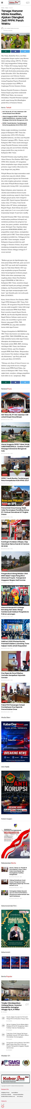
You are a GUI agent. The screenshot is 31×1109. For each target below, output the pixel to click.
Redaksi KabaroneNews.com (8, 1096)
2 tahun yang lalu (14, 876)
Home (2, 7)
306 (21, 887)
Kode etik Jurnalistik (6, 1094)
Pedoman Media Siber (18, 1094)
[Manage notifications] (2, 1106)
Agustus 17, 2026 (6, 516)
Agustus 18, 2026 (6, 482)
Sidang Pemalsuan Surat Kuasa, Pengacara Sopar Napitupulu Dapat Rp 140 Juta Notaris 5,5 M (19, 882)
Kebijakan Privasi (5, 1092)
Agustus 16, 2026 (6, 548)
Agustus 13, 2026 (6, 616)
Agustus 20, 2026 (6, 453)
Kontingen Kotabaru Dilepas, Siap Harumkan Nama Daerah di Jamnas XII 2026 (15, 544)
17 (21, 876)
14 (12, 680)
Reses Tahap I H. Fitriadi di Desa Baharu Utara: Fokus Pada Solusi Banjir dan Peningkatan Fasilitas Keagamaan (18, 871)
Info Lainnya (20, 1096)
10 (12, 711)
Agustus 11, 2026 (6, 680)
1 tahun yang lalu (14, 898)
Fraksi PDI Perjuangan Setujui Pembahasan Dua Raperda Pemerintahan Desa (13, 707)
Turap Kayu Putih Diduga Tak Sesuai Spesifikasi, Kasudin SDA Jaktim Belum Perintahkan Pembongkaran (17, 1035)
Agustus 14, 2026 (6, 582)
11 (12, 482)
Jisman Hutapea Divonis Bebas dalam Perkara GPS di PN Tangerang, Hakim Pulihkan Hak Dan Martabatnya (17, 1026)
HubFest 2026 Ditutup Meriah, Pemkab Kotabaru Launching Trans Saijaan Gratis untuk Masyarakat (15, 643)
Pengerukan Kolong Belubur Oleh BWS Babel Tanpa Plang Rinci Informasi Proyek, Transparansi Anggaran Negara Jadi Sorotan (17, 1045)
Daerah (11, 7)
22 (12, 516)
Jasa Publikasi (14, 1092)
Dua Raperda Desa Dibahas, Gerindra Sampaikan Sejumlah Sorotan (13, 675)
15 (12, 548)
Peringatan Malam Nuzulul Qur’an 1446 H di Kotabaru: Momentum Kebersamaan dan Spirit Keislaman (19, 893)
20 (12, 453)
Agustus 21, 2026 (6, 419)
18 (12, 419)
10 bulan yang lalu (7, 30)
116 (12, 582)
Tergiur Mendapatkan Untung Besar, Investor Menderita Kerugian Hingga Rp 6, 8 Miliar (11, 1006)
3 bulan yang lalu (14, 887)
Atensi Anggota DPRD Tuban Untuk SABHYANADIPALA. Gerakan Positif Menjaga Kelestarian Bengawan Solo (15, 118)
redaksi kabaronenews (13, 28)
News (6, 7)
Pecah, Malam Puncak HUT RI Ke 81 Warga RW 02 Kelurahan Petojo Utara (17, 1017)
